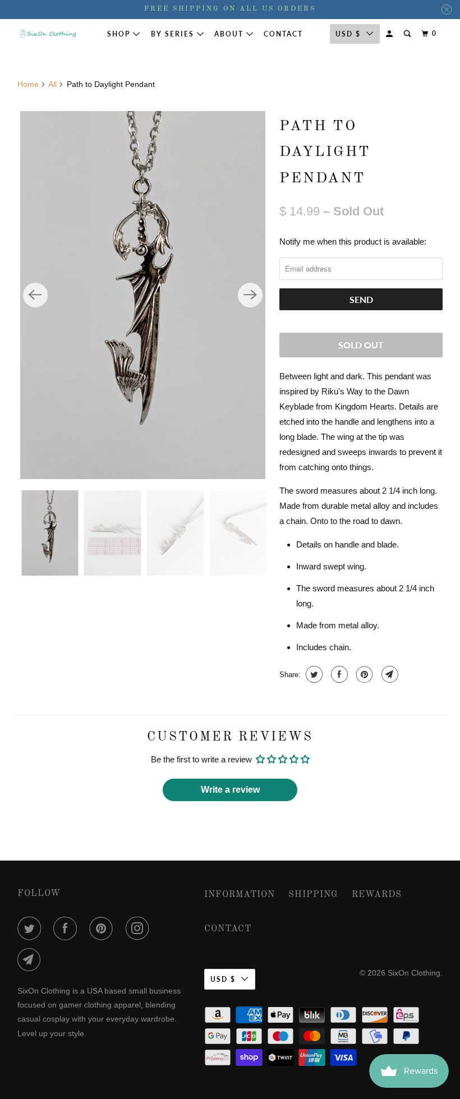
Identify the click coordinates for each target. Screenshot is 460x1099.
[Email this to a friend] (388, 674)
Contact (283, 34)
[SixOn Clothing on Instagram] (140, 928)
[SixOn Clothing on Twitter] (31, 928)
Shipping (313, 894)
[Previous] (35, 295)
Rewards (377, 894)
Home (28, 84)
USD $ (223, 979)
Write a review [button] (230, 789)
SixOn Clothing (414, 972)
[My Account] (390, 34)
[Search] (408, 34)
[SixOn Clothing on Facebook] (67, 928)
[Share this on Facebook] (338, 674)
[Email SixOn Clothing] (31, 960)
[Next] (250, 295)
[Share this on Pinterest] (363, 674)
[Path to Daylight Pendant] (142, 295)
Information (239, 894)
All (52, 84)
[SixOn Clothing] (48, 34)
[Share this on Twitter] (313, 674)
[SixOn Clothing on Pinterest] (103, 928)
